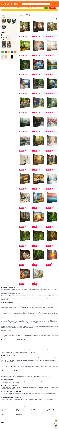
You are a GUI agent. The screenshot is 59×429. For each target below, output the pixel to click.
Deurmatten (2, 414)
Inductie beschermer (3, 408)
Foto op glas (17, 409)
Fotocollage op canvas (19, 414)
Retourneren (32, 413)
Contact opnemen (33, 409)
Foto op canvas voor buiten (20, 415)
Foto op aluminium (18, 410)
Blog (31, 410)
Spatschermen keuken (4, 415)
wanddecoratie (9, 366)
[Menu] (57, 420)
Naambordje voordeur (4, 410)
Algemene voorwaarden (30, 425)
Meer (57, 17)
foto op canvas (28, 366)
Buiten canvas (3, 413)
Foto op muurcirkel (18, 413)
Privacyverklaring (24, 425)
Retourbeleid (35, 425)
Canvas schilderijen (3, 409)
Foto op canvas (18, 408)
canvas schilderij (42, 292)
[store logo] (6, 4)
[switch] (56, 426)
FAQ (31, 408)
